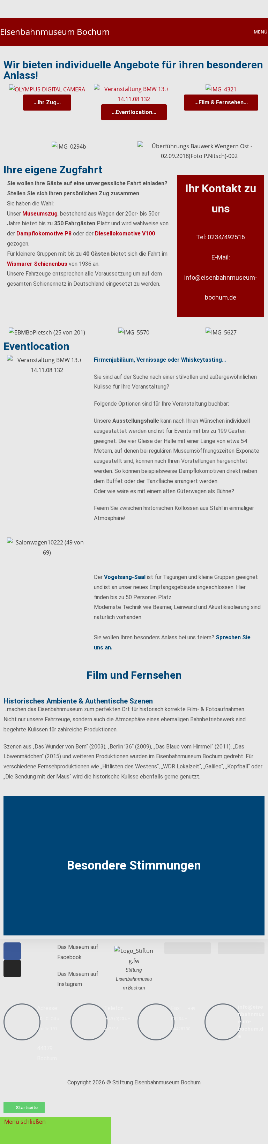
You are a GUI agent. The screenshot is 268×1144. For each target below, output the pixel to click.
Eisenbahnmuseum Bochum (55, 31)
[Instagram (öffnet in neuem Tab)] (139, 7)
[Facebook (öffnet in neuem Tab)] (130, 7)
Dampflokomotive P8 (44, 233)
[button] (10, 865)
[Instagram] (12, 968)
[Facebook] (12, 951)
